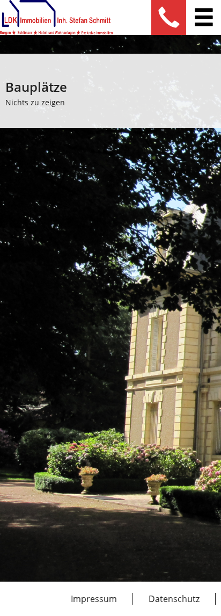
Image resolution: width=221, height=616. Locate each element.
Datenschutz (174, 599)
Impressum (94, 599)
